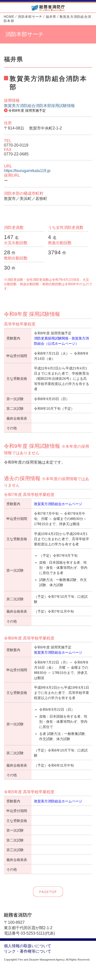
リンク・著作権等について (27, 951)
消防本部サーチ (30, 17)
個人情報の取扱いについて (27, 946)
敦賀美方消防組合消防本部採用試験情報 (39, 106)
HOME (9, 17)
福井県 (51, 17)
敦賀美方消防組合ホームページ (58, 504)
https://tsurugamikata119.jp (27, 171)
